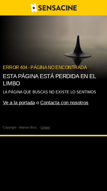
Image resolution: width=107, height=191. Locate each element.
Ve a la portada (19, 102)
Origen (45, 127)
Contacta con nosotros (64, 102)
